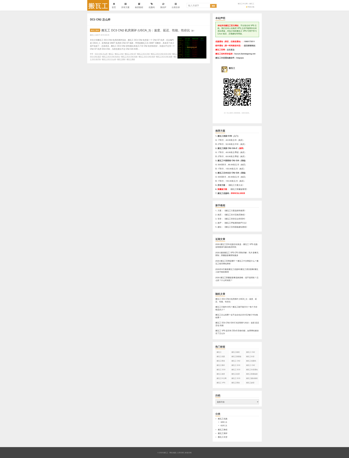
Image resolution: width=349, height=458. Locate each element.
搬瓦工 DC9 (235, 378)
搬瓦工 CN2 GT (130, 54)
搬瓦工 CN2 (119, 54)
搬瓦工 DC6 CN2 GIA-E (235, 365)
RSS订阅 (251, 7)
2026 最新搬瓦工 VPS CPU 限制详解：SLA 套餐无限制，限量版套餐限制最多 (236, 254)
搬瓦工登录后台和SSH (234, 218)
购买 (241, 140)
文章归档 (180, 452)
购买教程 (139, 7)
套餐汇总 (224, 422)
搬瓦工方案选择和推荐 (234, 210)
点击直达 (230, 49)
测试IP (163, 7)
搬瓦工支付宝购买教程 (234, 214)
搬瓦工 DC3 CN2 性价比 (111, 56)
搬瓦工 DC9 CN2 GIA (235, 370)
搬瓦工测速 (131, 59)
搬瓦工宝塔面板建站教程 (235, 226)
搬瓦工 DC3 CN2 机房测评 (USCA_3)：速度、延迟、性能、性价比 (145, 30)
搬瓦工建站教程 (252, 378)
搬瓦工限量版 (236, 356)
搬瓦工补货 (250, 356)
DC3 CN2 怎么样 (101, 54)
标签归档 (188, 452)
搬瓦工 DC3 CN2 (143, 54)
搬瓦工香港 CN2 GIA (235, 383)
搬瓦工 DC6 (221, 369)
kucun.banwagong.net (244, 53)
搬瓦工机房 (235, 374)
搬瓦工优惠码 (251, 361)
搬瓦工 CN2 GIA (250, 352)
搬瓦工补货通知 (252, 369)
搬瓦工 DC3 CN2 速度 (164, 56)
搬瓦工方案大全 (235, 185)
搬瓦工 (98, 5)
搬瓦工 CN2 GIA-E (235, 361)
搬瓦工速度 (221, 374)
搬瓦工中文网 (243, 3)
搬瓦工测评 (95, 30)
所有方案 (125, 7)
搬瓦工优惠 (221, 356)
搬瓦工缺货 (250, 382)
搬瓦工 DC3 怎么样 (109, 59)
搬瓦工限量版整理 (238, 189)
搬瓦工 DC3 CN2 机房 (147, 56)
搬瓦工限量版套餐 (252, 374)
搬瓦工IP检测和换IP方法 (235, 222)
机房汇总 (224, 425)
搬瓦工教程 (235, 352)
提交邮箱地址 (249, 45)
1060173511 (249, 41)
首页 (114, 7)
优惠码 (152, 7)
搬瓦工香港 (221, 361)
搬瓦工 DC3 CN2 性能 (129, 56)
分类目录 (176, 7)
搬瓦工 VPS (221, 382)
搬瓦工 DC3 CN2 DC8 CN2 (161, 54)
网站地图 (172, 452)
